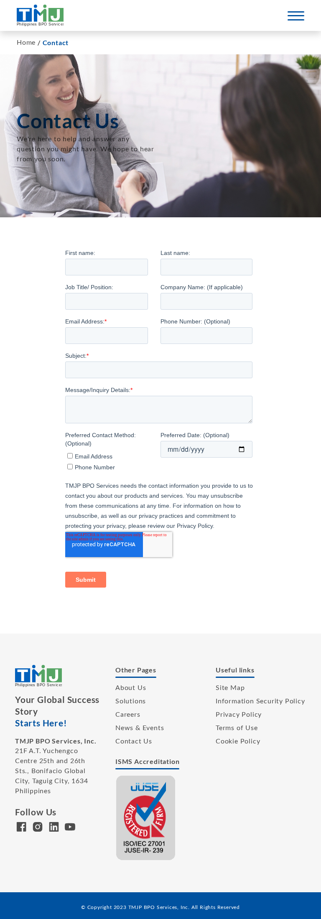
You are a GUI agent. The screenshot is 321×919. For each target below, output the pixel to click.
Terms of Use (237, 728)
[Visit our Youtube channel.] (70, 828)
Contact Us (133, 741)
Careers (127, 714)
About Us (130, 688)
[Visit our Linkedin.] (54, 828)
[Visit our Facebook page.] (21, 828)
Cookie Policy (238, 741)
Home (26, 42)
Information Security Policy (260, 701)
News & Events (139, 728)
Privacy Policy (239, 714)
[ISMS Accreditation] (145, 817)
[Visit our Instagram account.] (37, 828)
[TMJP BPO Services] (40, 15)
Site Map (230, 688)
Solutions (130, 701)
